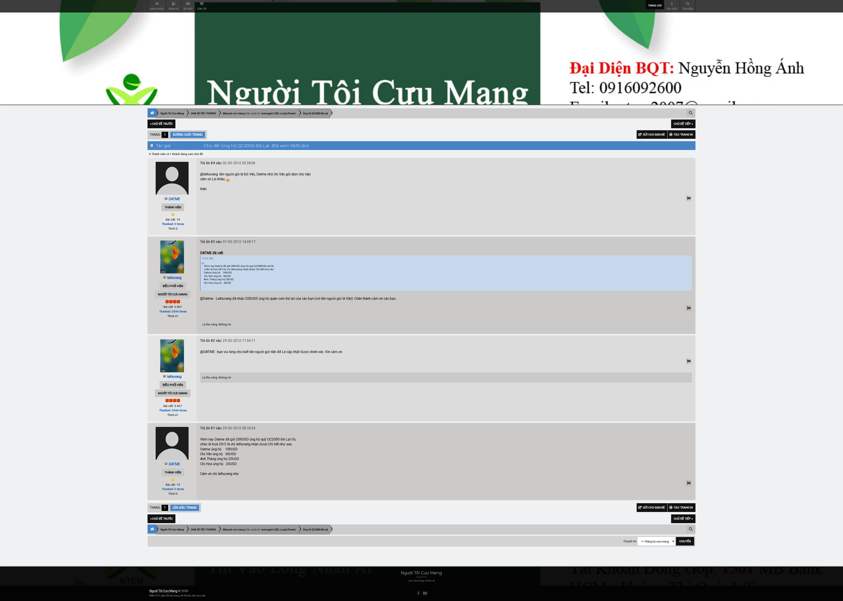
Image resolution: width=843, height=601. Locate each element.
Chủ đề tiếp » (683, 123)
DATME (174, 199)
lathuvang (174, 278)
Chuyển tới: (630, 541)
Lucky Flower (287, 113)
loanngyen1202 (270, 113)
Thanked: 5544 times (173, 311)
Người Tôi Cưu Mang (163, 591)
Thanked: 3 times (173, 224)
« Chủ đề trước (161, 123)
